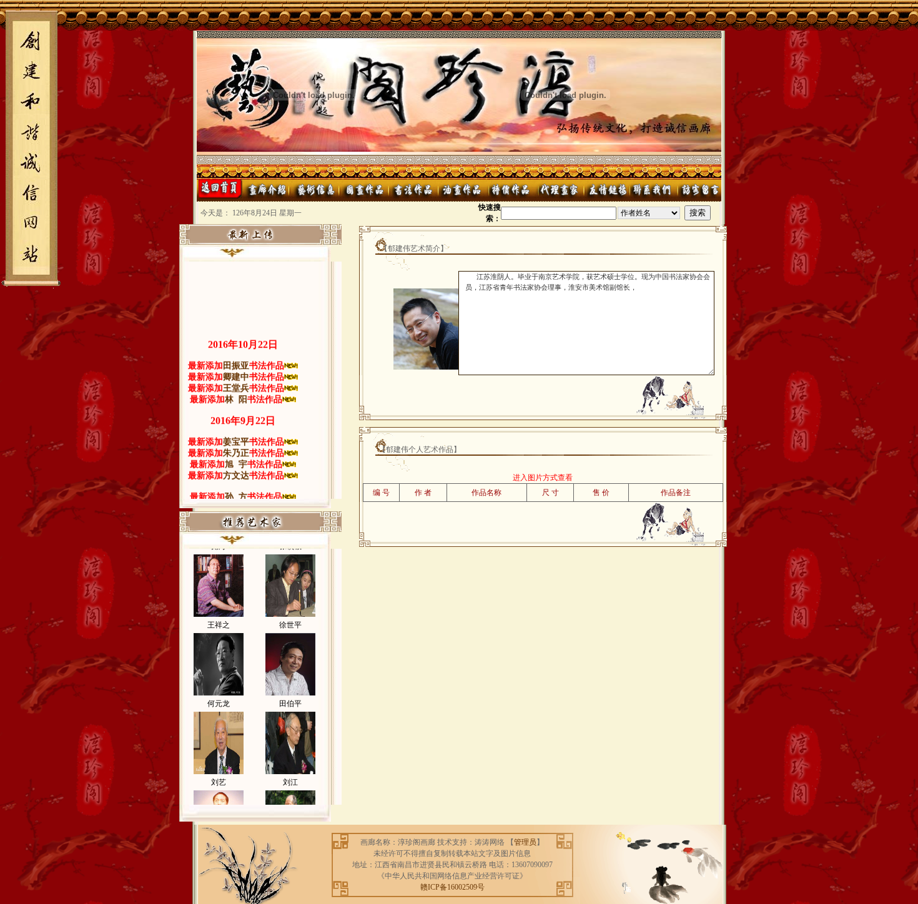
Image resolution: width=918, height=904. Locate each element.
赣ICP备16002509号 (452, 887)
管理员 (525, 842)
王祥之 (218, 612)
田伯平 (290, 691)
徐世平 (290, 612)
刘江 (290, 769)
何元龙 (218, 691)
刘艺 (218, 769)
